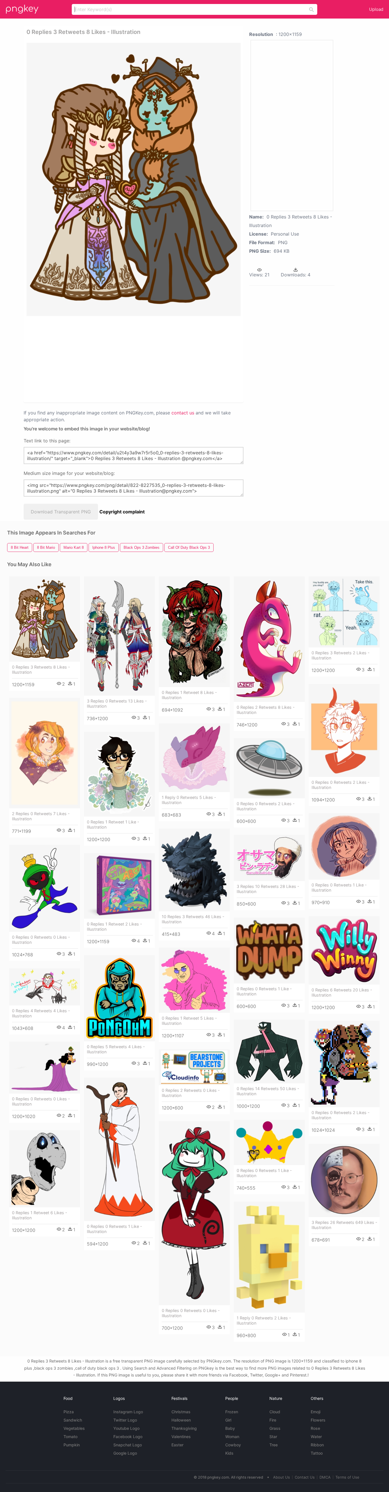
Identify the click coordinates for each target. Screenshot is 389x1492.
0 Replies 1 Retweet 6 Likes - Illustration (39, 1215)
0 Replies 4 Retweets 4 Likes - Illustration (41, 1013)
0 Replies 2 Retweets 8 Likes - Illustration (266, 710)
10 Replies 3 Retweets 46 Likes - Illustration (193, 919)
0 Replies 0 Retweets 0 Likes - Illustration (41, 940)
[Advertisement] (87, 359)
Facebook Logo (127, 1436)
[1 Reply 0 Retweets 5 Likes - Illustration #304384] (194, 757)
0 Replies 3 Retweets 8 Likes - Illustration (41, 670)
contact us (182, 413)
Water (316, 1436)
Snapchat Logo (127, 1444)
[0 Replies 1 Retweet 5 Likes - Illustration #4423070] (194, 980)
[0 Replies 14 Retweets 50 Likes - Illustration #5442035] (269, 1051)
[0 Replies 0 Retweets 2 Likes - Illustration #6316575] (344, 1064)
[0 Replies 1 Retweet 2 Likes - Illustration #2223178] (119, 886)
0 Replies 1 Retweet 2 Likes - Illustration (114, 927)
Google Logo (125, 1453)
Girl (228, 1420)
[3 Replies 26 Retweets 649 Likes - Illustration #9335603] (344, 1180)
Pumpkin (72, 1444)
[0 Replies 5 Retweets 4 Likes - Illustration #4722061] (119, 998)
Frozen (231, 1411)
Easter (177, 1444)
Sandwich (73, 1420)
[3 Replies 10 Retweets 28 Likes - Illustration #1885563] (269, 858)
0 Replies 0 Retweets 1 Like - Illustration (339, 887)
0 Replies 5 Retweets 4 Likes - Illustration (116, 1049)
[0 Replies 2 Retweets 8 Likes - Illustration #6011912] (269, 639)
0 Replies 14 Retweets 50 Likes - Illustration (268, 1091)
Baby (230, 1428)
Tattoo (317, 1453)
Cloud (274, 1411)
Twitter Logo (125, 1420)
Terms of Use (347, 1477)
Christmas (181, 1411)
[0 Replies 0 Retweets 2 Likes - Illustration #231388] (344, 730)
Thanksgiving (184, 1428)
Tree (273, 1444)
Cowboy (233, 1444)
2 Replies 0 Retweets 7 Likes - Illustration (41, 816)
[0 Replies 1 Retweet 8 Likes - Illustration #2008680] (194, 631)
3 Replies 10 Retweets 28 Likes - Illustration (268, 889)
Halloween (181, 1420)
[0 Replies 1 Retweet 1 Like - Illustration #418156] (119, 774)
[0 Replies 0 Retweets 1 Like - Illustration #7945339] (269, 1142)
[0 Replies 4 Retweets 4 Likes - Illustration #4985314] (44, 986)
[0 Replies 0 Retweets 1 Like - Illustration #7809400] (119, 1149)
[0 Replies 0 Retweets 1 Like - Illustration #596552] (344, 846)
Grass (275, 1428)
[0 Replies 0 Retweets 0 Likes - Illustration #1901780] (44, 888)
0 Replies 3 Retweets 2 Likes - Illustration (341, 655)
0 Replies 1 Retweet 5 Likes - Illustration (189, 1021)
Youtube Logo (126, 1428)
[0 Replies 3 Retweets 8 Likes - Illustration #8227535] (44, 619)
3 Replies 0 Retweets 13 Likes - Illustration (117, 703)
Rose (315, 1428)
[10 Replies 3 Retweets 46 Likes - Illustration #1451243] (194, 870)
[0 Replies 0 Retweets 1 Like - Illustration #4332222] (269, 950)
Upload (376, 9)
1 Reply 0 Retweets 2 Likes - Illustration (264, 1320)
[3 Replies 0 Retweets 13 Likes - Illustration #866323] (119, 636)
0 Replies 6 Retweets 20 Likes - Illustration (342, 992)
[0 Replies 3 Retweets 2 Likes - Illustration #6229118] (344, 611)
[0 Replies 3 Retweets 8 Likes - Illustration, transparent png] (133, 179)
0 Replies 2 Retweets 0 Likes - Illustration (191, 1093)
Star (273, 1436)
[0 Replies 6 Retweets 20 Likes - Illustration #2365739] (344, 950)
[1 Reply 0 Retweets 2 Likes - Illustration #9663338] (269, 1257)
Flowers (318, 1420)
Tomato (70, 1436)
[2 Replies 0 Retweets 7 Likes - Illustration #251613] (44, 753)
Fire (272, 1420)
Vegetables (74, 1428)
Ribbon (317, 1444)
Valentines (181, 1436)
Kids (229, 1453)
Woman (232, 1436)
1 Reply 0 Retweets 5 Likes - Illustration (189, 800)
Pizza (69, 1411)
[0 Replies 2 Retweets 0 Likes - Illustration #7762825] (194, 1067)
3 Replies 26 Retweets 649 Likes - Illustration (344, 1225)
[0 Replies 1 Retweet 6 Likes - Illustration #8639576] (44, 1168)
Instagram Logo (128, 1411)
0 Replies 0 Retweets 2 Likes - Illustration (341, 785)
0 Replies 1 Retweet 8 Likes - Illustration (189, 695)
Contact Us (305, 1477)
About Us (281, 1477)
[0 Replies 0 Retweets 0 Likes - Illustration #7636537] (44, 1068)
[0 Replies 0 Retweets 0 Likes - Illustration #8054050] (194, 1213)
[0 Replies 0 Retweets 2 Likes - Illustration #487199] (269, 768)
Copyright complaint (122, 512)
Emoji (315, 1411)
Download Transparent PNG (61, 512)
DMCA (325, 1477)
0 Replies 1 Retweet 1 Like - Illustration (113, 824)
